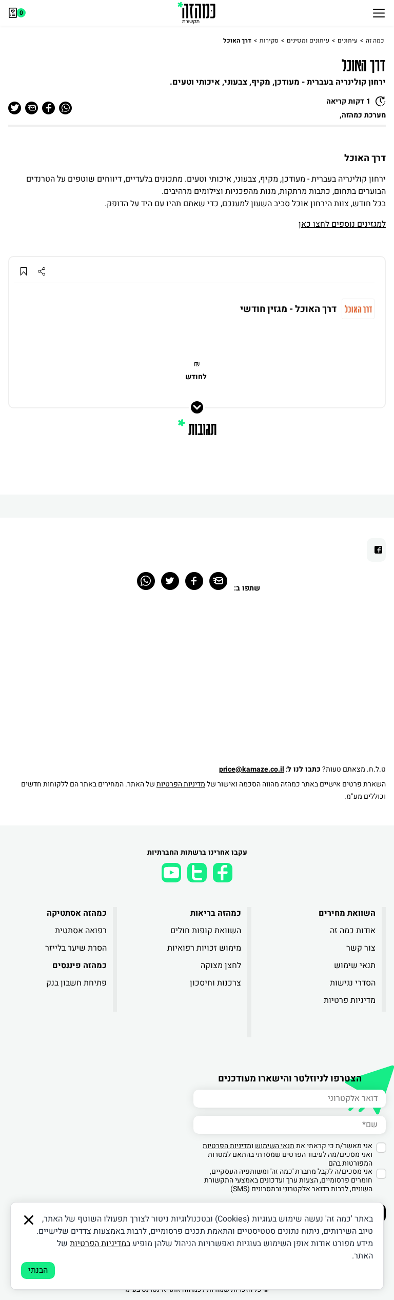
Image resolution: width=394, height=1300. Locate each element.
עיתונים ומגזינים (308, 40)
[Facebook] (194, 581)
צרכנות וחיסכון (215, 983)
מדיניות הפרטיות (180, 784)
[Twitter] (170, 581)
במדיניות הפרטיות (100, 1243)
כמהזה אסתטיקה (77, 913)
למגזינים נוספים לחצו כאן (342, 224)
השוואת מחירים (347, 913)
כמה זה (375, 40)
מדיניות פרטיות (350, 1000)
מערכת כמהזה (364, 115)
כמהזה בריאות (215, 913)
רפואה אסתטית (81, 930)
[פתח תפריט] (379, 13)
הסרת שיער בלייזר (76, 948)
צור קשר (361, 948)
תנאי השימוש (274, 1145)
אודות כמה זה (353, 930)
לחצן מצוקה (221, 965)
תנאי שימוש (355, 965)
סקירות (269, 40)
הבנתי (38, 1270)
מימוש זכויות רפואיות (204, 948)
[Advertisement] (197, 684)
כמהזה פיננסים (79, 965)
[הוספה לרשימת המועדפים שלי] (23, 271)
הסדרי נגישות (353, 983)
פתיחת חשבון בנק (76, 983)
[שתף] (41, 271)
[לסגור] (29, 1220)
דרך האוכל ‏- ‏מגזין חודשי (288, 309)
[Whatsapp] (146, 581)
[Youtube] (171, 872)
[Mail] (218, 581)
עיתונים (348, 40)
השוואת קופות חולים (205, 930)
